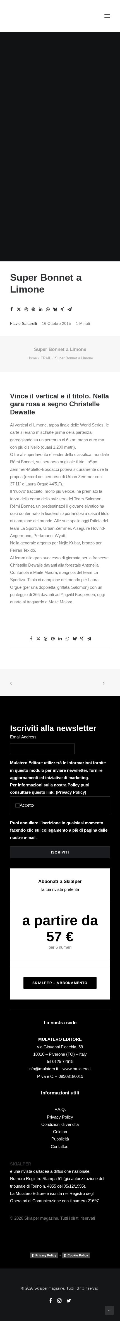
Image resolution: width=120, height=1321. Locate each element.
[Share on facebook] (11, 309)
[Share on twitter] (18, 309)
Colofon (60, 1131)
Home (32, 358)
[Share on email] (69, 309)
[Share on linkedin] (40, 309)
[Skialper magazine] (34, 16)
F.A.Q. (60, 1109)
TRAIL (46, 358)
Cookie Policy (78, 1255)
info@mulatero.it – (45, 1068)
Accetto (27, 805)
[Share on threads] (26, 309)
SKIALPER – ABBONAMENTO (59, 983)
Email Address (23, 736)
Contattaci (60, 1146)
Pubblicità (60, 1139)
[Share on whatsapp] (47, 309)
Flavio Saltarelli (23, 323)
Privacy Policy (71, 792)
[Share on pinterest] (33, 309)
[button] (107, 16)
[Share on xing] (62, 309)
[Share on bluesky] (55, 309)
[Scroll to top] (109, 1310)
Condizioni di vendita (60, 1124)
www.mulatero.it (77, 1068)
